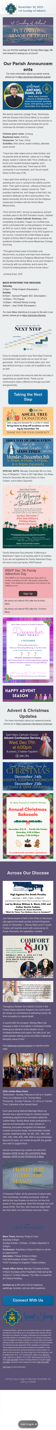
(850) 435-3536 (43, 1362)
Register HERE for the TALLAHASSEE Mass (24, 1153)
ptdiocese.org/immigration (19, 1045)
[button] (28, 1424)
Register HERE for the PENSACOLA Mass (23, 1156)
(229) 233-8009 (12, 1359)
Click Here (6, 1367)
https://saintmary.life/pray (34, 315)
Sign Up (28, 593)
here (46, 50)
